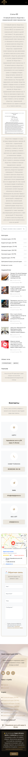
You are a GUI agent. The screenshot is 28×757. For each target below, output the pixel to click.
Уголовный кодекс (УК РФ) (14, 239)
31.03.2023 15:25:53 (15, 307)
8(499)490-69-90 (14, 469)
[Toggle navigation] (25, 2)
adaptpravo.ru (14, 522)
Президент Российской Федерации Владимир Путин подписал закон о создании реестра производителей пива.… (18, 276)
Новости (5, 685)
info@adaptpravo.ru (14, 495)
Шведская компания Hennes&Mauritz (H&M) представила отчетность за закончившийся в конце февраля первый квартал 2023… (18, 344)
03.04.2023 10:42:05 (15, 280)
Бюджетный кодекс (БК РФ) (14, 243)
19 (21, 282)
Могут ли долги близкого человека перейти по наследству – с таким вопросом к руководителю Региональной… (18, 316)
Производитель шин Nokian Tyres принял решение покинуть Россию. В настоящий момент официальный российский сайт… (18, 303)
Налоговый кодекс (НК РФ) (14, 254)
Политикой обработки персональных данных (15, 627)
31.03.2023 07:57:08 (15, 350)
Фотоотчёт (6, 688)
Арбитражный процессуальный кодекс (14, 261)
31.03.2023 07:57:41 (15, 334)
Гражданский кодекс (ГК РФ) (14, 246)
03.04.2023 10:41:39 (15, 294)
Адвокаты (16, 363)
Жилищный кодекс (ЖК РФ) (14, 250)
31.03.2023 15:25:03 (15, 321)
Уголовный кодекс (6, 363)
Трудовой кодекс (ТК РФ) (14, 258)
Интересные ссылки (14, 265)
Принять (14, 754)
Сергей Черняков (15, 282)
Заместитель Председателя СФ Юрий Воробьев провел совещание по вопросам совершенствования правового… (18, 330)
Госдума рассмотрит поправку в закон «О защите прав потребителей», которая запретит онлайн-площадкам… (18, 289)
